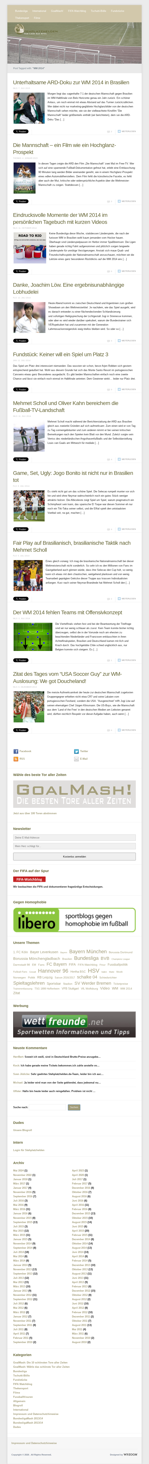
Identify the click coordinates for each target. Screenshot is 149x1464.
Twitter (84, 751)
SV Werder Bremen (92, 983)
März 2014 (19, 1260)
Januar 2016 (20, 1213)
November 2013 (22, 1269)
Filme (37, 18)
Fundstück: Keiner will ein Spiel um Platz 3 (60, 354)
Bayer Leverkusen (44, 952)
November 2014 (22, 1243)
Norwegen (19, 977)
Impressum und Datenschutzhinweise (35, 1414)
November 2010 (81, 1337)
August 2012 (79, 1299)
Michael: (18, 1082)
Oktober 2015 (80, 1217)
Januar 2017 (20, 1187)
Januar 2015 (20, 1239)
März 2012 (19, 1312)
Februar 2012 (79, 1312)
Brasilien (67, 958)
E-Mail (84, 758)
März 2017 (19, 1183)
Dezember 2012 (81, 1290)
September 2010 (22, 1342)
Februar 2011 (21, 1337)
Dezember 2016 (81, 1187)
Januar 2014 (20, 1265)
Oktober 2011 (79, 1320)
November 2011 (22, 1320)
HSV (93, 970)
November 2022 (22, 1175)
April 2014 (78, 1256)
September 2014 (22, 1247)
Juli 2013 (18, 1277)
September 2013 (22, 1273)
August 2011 (79, 1325)
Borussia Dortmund (121, 952)
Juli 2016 (18, 1200)
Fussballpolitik (118, 964)
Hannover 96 (53, 971)
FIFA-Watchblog (87, 964)
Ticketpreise (120, 983)
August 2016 (79, 1196)
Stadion (67, 983)
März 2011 (78, 1333)
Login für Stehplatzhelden (28, 1150)
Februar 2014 (79, 1260)
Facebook (25, 751)
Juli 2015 (18, 1226)
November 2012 (22, 1295)
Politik (31, 977)
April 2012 (78, 1307)
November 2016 (22, 1192)
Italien (104, 972)
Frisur (103, 965)
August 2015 (79, 1222)
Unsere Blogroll (22, 1130)
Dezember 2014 (81, 1239)
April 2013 (78, 1282)
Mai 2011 (77, 1329)
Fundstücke (117, 11)
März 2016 (19, 1209)
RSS (22, 758)
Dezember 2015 (81, 1213)
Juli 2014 (18, 1252)
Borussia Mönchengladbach (36, 959)
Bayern (63, 952)
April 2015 (78, 1230)
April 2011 (19, 1333)
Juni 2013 (77, 1277)
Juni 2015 (77, 1226)
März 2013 (19, 1286)
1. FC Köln (20, 952)
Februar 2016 (79, 1209)
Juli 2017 (77, 1179)
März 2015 (19, 1235)
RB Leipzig (45, 977)
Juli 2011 (18, 1329)
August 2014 (79, 1247)
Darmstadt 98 (21, 964)
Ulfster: (17, 1091)
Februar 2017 (79, 1183)
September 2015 (22, 1222)
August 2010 (79, 1342)
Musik (119, 971)
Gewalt (32, 972)
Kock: (16, 1065)
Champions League (121, 959)
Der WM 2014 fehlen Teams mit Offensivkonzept (67, 612)
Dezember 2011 (81, 1316)
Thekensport (22, 18)
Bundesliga (21, 11)
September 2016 (22, 1196)
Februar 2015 (79, 1235)
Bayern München (88, 951)
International (39, 11)
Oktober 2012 (80, 1295)
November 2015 (22, 1217)
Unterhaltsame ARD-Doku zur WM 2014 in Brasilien (71, 82)
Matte (111, 972)
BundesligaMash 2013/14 (28, 1418)
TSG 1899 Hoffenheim (47, 988)
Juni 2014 (77, 1252)
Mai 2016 (18, 1204)
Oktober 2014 (80, 1243)
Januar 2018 (20, 1179)
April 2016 (78, 1204)
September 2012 (22, 1299)
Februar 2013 (79, 1286)
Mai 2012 (18, 1307)
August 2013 (79, 1273)
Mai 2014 (18, 1256)
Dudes (17, 1427)
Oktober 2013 (80, 1269)
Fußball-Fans (20, 971)
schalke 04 (87, 977)
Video (105, 988)
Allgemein (19, 1401)
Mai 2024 (18, 1170)
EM (34, 964)
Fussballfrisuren (23, 1396)
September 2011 (22, 1325)
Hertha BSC (78, 971)
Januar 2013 (20, 1290)
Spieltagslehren (29, 983)
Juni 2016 (77, 1200)
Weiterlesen (129, 131)
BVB (105, 958)
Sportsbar (54, 983)
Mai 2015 (18, 1230)
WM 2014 (126, 988)
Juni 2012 (77, 1303)
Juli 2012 (18, 1303)
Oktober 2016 (80, 1192)
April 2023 (78, 1170)
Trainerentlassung (22, 988)
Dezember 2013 (81, 1265)
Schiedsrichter (108, 977)
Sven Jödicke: (21, 1074)
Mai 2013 (18, 1282)
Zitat (16, 993)
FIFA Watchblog (77, 11)
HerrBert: (18, 1056)
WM (115, 988)
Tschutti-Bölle (98, 11)
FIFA (72, 964)
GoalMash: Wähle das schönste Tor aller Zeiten (41, 1366)
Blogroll (18, 1405)
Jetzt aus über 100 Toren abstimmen (35, 813)
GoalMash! (57, 11)
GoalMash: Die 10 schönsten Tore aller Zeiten (40, 1362)
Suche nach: (20, 1107)
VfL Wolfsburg (89, 988)
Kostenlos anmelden (74, 856)
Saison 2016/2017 (65, 977)
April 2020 (78, 1175)
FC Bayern (57, 964)
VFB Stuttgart (70, 988)
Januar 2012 (20, 1316)
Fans (41, 964)
